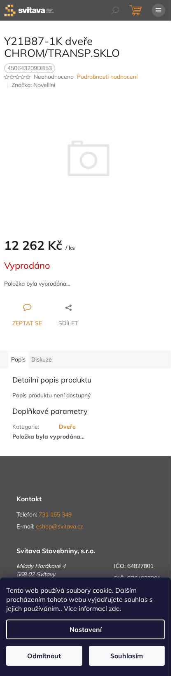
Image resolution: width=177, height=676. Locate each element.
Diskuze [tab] (41, 359)
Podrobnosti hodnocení (107, 76)
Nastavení (86, 629)
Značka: (33, 85)
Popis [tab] (18, 359)
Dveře (67, 426)
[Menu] (158, 10)
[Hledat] (115, 10)
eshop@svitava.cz (59, 526)
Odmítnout (44, 656)
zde (114, 608)
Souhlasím (126, 656)
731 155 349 (55, 514)
